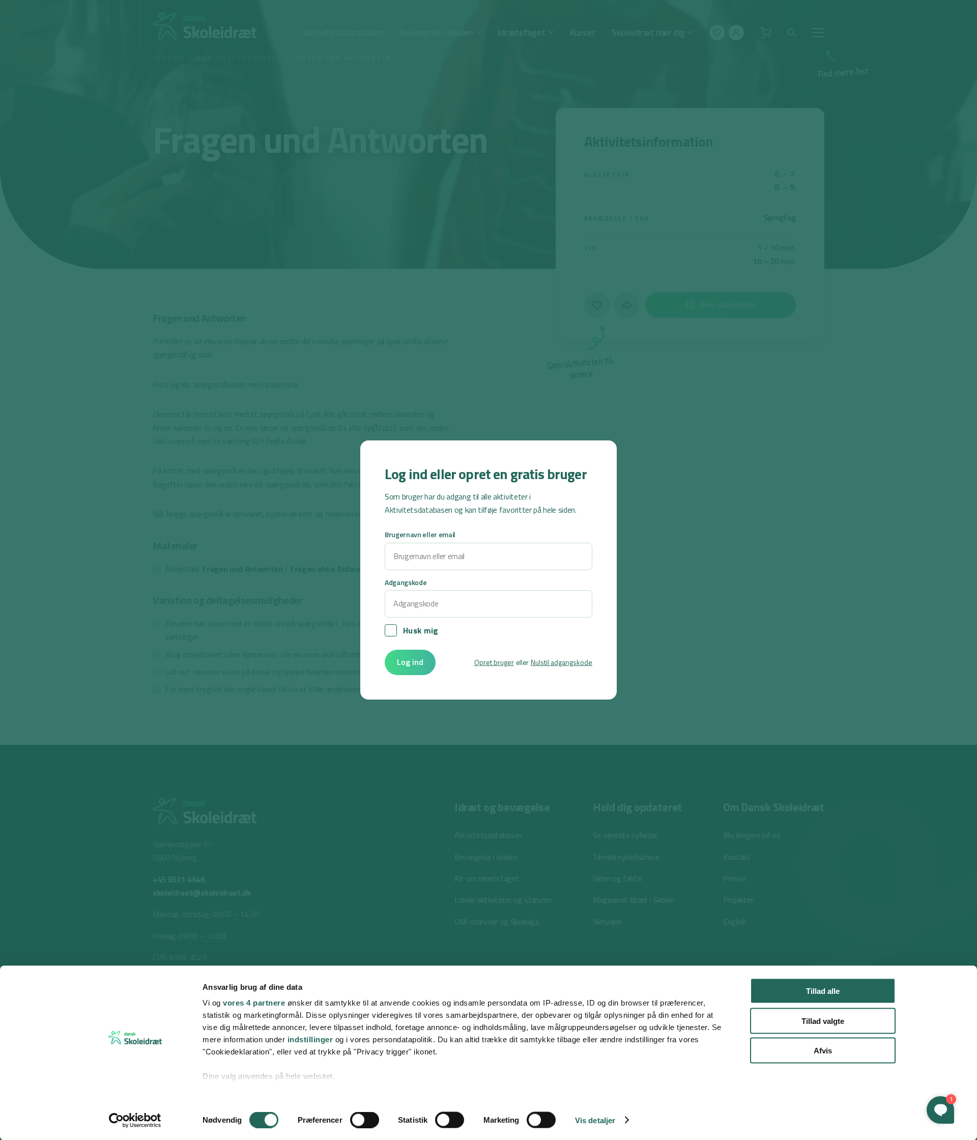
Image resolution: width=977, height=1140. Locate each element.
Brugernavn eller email (420, 534)
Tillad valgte (822, 1020)
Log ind (410, 662)
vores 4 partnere (254, 1002)
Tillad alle (823, 991)
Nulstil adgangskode (561, 662)
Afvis (823, 1050)
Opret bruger (494, 662)
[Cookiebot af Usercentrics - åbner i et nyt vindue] (135, 1120)
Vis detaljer (595, 1120)
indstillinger (310, 1039)
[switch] (364, 1119)
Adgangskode (405, 582)
